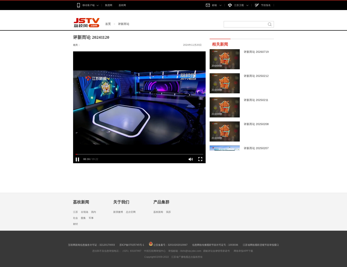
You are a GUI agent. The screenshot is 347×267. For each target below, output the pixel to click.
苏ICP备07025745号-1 (131, 245)
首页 (108, 23)
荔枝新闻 (81, 202)
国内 (93, 212)
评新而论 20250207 (256, 148)
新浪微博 (118, 212)
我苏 (168, 212)
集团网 (108, 5)
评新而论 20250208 (256, 124)
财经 (75, 224)
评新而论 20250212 (256, 75)
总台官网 (131, 212)
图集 (83, 218)
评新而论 (123, 23)
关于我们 (121, 202)
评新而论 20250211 (256, 100)
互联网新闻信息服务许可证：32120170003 (91, 245)
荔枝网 (122, 5)
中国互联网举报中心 (155, 251)
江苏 (75, 212)
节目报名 (266, 5)
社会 (75, 218)
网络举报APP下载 (243, 251)
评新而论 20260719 (256, 51)
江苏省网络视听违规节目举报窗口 (261, 245)
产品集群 (161, 202)
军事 (91, 218)
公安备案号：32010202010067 (170, 245)
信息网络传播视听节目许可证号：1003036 (215, 245)
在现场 (84, 212)
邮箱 (214, 5)
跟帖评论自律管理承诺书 (216, 251)
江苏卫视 (239, 5)
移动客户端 (89, 5)
